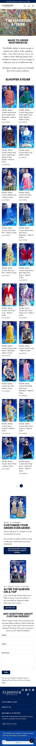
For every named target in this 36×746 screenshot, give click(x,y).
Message (5, 653)
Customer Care (9, 702)
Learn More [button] (7, 738)
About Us (6, 707)
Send (6, 672)
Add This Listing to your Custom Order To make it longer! (17, 550)
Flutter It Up (10, 608)
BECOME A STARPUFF (11, 713)
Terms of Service (25, 680)
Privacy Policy (12, 680)
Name (4, 635)
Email (4, 644)
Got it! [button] (18, 742)
